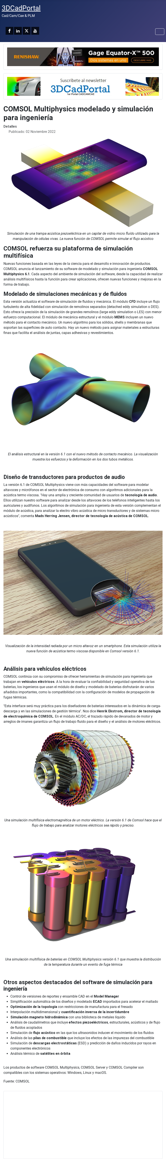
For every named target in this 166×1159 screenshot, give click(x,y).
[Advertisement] (83, 1125)
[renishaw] (83, 56)
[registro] (83, 86)
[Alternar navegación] (159, 31)
